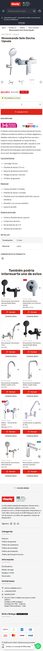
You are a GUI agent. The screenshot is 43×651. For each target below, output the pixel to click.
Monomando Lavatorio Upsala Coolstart (31, 464)
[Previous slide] (2, 82)
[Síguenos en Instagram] (11, 523)
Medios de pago (8, 570)
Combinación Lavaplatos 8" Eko (32, 424)
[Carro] (40, 11)
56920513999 (9, 594)
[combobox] (21, 11)
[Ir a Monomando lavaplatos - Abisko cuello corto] (10, 369)
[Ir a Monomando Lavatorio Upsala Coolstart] (32, 449)
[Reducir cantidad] (3, 104)
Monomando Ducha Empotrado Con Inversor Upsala (32, 303)
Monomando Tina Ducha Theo (10, 344)
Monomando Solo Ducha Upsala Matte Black (10, 302)
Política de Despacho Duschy (12, 554)
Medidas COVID (8, 573)
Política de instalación (10, 551)
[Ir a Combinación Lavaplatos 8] (32, 409)
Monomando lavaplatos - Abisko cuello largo (32, 384)
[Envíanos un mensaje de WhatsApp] (38, 646)
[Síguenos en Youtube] (18, 523)
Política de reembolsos (10, 545)
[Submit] (34, 11)
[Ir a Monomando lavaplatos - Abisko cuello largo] (32, 369)
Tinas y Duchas (33, 28)
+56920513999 (10, 591)
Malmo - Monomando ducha (9, 424)
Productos (12, 28)
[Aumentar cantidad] (40, 104)
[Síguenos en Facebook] (14, 523)
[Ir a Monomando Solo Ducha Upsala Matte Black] (10, 288)
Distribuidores (7, 566)
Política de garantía (9, 542)
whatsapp (21, 23)
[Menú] (3, 11)
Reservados (6, 576)
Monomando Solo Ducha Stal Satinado (10, 464)
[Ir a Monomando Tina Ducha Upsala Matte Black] (32, 330)
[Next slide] (40, 82)
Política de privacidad (9, 548)
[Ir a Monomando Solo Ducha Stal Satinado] (10, 449)
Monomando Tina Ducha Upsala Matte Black (32, 344)
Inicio (4, 28)
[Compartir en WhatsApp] (3, 258)
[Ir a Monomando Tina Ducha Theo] (10, 330)
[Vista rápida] (18, 288)
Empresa (5, 538)
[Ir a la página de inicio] (21, 4)
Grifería (22, 28)
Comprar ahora (11, 316)
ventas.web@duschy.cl (12, 588)
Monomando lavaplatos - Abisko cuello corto (10, 384)
